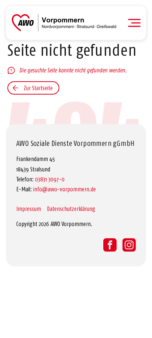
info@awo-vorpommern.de (64, 189)
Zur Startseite (38, 88)
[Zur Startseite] (64, 23)
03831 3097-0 (50, 179)
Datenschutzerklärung (71, 208)
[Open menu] (134, 23)
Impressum (28, 208)
